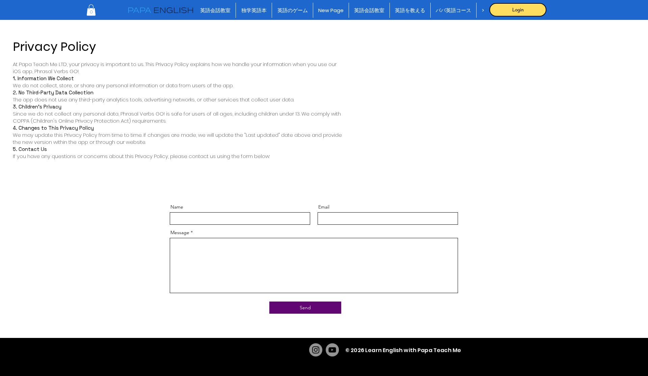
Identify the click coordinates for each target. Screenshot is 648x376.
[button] (91, 9)
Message (179, 232)
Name (176, 207)
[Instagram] (315, 349)
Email (323, 207)
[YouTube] (332, 349)
